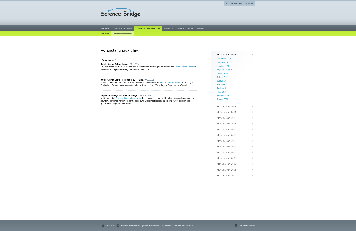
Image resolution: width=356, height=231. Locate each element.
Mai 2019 (221, 84)
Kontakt (200, 28)
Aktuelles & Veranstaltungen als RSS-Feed (140, 225)
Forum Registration (234, 3)
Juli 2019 (221, 77)
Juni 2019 (221, 81)
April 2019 (221, 88)
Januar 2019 (222, 99)
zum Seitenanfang (246, 225)
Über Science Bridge (122, 28)
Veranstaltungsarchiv (122, 34)
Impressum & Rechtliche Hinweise (177, 225)
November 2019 (224, 62)
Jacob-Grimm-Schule (184, 67)
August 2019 (222, 73)
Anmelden (248, 3)
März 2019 (222, 92)
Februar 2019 (223, 95)
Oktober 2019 (223, 66)
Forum (190, 28)
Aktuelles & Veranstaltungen (147, 28)
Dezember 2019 (224, 58)
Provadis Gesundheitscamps (129, 98)
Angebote (168, 28)
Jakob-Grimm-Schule (169, 82)
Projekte (180, 28)
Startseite (105, 28)
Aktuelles (105, 34)
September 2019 (224, 70)
